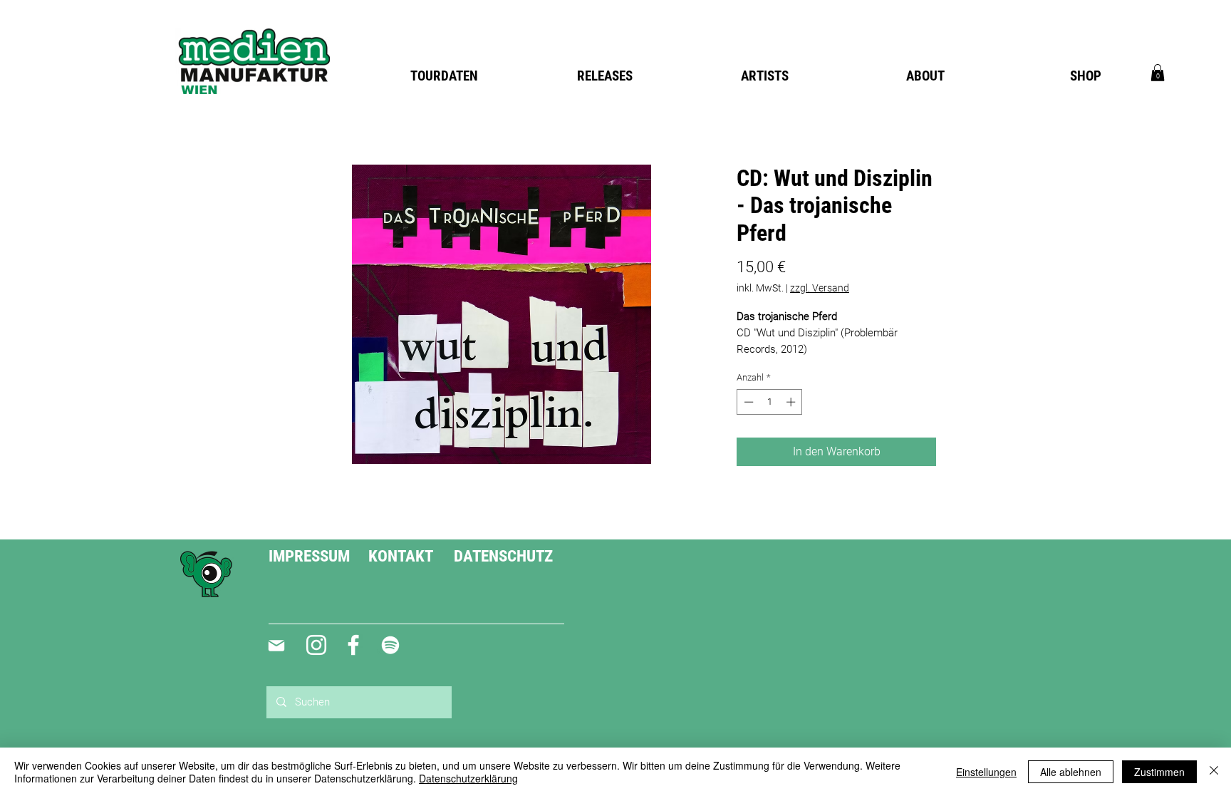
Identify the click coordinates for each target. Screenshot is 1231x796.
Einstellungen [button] (986, 772)
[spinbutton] (770, 402)
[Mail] (276, 645)
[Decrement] (747, 402)
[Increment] (792, 402)
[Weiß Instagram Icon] (316, 644)
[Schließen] (1213, 772)
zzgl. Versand (819, 288)
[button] (1158, 72)
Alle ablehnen (1070, 772)
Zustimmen (1159, 772)
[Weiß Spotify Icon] (390, 644)
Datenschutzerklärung (468, 778)
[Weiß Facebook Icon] (353, 644)
